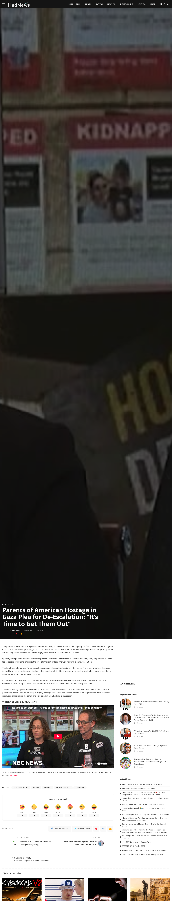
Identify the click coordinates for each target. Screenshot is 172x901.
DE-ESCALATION (21, 788)
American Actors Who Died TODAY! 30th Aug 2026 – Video (144, 850)
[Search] (168, 4)
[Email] (21, 634)
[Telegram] (18, 634)
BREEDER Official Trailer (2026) (133, 846)
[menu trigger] (5, 4)
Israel (48, 788)
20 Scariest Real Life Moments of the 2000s (138, 788)
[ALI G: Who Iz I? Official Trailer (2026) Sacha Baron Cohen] (125, 748)
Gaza (36, 788)
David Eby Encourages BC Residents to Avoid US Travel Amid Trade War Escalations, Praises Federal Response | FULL (151, 717)
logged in (28, 860)
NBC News (16, 630)
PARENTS (80, 788)
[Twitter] (13, 634)
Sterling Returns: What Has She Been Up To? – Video (142, 784)
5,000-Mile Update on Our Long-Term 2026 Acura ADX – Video (145, 814)
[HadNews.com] (19, 4)
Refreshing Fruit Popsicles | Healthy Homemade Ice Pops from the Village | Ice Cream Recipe (150, 761)
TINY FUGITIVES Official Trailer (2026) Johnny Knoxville (142, 854)
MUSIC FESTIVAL (63, 788)
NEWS (4, 604)
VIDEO (10, 604)
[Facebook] (11, 634)
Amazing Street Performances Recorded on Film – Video (143, 804)
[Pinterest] (16, 634)
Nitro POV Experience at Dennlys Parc (136, 842)
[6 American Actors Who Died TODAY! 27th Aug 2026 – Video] (125, 704)
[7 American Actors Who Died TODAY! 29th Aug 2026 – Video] (125, 734)
